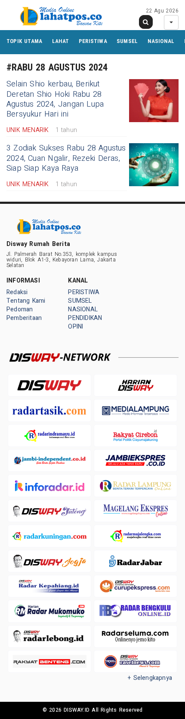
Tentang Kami (26, 300)
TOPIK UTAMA (24, 41)
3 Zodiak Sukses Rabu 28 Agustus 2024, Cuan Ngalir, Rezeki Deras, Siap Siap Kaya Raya (66, 158)
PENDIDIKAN (85, 318)
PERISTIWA (93, 41)
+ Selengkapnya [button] (150, 677)
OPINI (75, 326)
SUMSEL (127, 41)
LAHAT (60, 41)
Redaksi (17, 292)
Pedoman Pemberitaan (24, 314)
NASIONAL (161, 41)
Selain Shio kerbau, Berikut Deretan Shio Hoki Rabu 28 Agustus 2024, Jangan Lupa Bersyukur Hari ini (55, 99)
